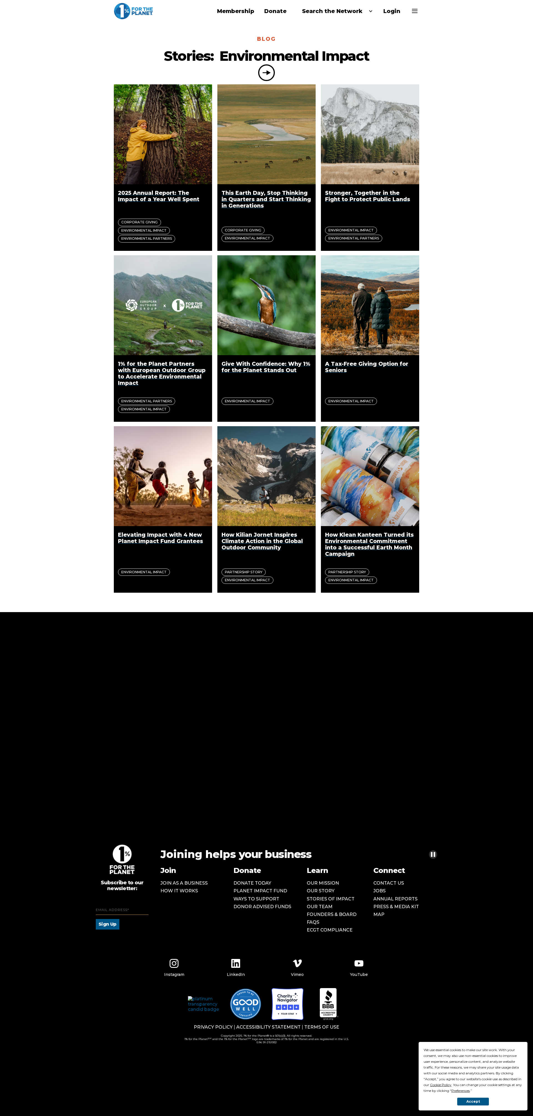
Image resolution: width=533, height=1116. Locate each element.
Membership (235, 11)
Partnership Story (243, 572)
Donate (275, 11)
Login (391, 11)
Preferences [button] (460, 1091)
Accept (473, 1101)
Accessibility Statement (268, 1027)
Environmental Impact (144, 230)
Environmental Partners (146, 238)
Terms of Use (321, 1027)
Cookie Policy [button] (440, 1085)
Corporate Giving (139, 222)
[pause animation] (433, 854)
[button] (334, 11)
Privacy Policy (213, 1027)
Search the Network (332, 11)
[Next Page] (266, 72)
